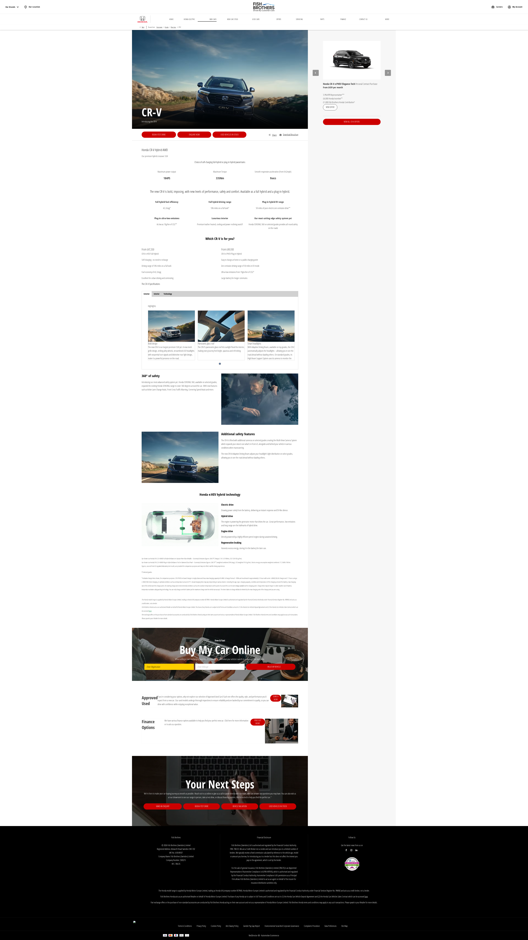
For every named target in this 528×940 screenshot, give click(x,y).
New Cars (173, 27)
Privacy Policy (201, 925)
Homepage (159, 27)
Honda (166, 27)
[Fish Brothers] (264, 6)
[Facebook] (346, 850)
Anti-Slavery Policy (232, 925)
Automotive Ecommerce (270, 935)
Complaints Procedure (312, 925)
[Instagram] (351, 850)
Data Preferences (330, 925)
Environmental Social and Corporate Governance (282, 925)
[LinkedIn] (356, 850)
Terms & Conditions (185, 925)
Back (143, 27)
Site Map (344, 925)
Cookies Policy (216, 925)
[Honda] (143, 19)
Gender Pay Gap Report (251, 925)
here (366, 896)
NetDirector (253, 935)
